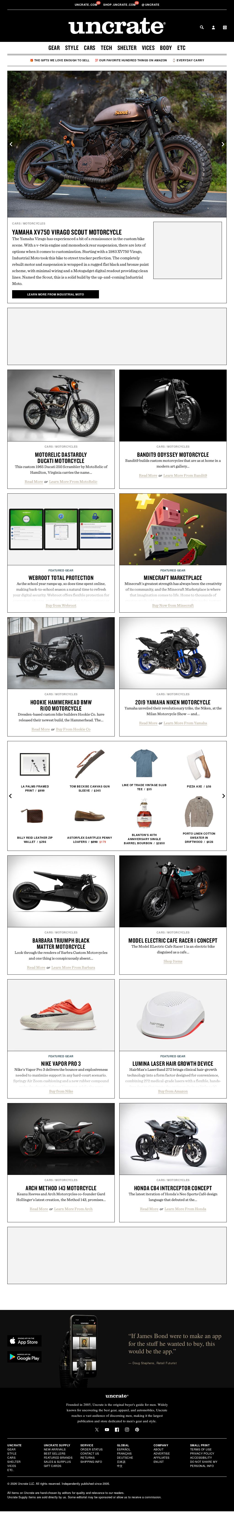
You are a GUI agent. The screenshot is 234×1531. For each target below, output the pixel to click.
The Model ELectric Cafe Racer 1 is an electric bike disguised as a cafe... (173, 949)
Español (124, 1449)
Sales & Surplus (57, 1461)
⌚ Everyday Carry (188, 60)
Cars (90, 47)
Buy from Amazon (173, 1091)
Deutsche (125, 1457)
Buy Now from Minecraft (173, 605)
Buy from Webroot (61, 605)
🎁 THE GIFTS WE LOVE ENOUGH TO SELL (60, 60)
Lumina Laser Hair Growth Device (173, 1063)
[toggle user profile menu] (213, 27)
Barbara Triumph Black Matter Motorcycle (61, 943)
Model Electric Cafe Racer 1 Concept (173, 940)
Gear (54, 47)
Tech (106, 47)
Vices (148, 47)
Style (72, 47)
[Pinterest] (137, 1430)
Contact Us (89, 1453)
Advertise (162, 1453)
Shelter (127, 47)
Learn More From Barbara (73, 967)
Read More (34, 481)
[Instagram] (127, 1430)
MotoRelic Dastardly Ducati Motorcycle (61, 458)
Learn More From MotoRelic (73, 481)
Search (202, 27)
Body (166, 47)
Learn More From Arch (73, 1208)
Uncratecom (86, 5)
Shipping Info (91, 1461)
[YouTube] (107, 1430)
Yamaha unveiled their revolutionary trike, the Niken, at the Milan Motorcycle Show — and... (173, 711)
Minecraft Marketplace (173, 578)
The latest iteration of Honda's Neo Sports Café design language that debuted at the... (173, 1197)
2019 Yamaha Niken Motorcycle (173, 702)
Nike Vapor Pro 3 (61, 1063)
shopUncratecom (119, 5)
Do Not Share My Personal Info (204, 1464)
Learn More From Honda (185, 1208)
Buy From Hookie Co (73, 729)
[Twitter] (97, 1430)
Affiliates (162, 1457)
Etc (181, 47)
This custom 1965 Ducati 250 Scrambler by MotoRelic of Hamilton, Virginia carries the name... (61, 469)
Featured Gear (61, 570)
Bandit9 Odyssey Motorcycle (173, 454)
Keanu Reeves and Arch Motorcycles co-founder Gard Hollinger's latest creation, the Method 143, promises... (61, 1197)
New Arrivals (55, 1449)
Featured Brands (58, 1457)
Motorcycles (34, 223)
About (159, 1449)
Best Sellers (55, 1453)
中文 (120, 1466)
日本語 (121, 1461)
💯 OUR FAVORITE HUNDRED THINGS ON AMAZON (131, 60)
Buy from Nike (61, 1091)
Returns (87, 1457)
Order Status (91, 1449)
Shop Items (173, 961)
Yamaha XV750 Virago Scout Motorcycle (67, 231)
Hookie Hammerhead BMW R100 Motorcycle (61, 705)
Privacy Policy (202, 1453)
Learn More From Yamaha (185, 723)
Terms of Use (201, 1449)
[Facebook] (117, 1430)
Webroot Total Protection (61, 578)
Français (124, 1453)
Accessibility (201, 1457)
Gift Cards (52, 1466)
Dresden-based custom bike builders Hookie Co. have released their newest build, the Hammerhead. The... (61, 717)
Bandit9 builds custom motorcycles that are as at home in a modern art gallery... (173, 463)
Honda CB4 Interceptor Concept (173, 1188)
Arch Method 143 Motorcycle (61, 1188)
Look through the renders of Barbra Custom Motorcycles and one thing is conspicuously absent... (61, 955)
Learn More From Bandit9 (185, 475)
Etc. (10, 1470)
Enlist (159, 1461)
